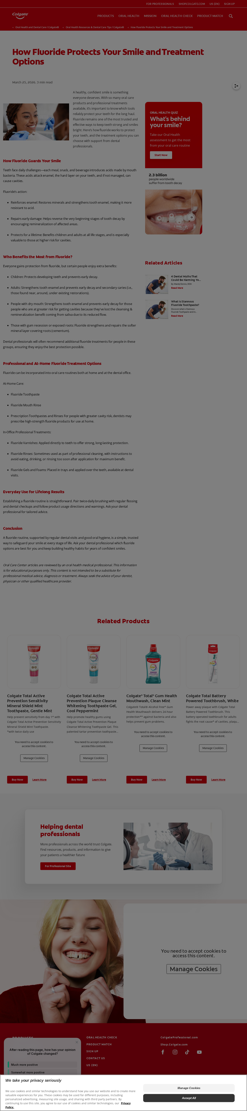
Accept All (189, 1098)
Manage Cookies (189, 1088)
